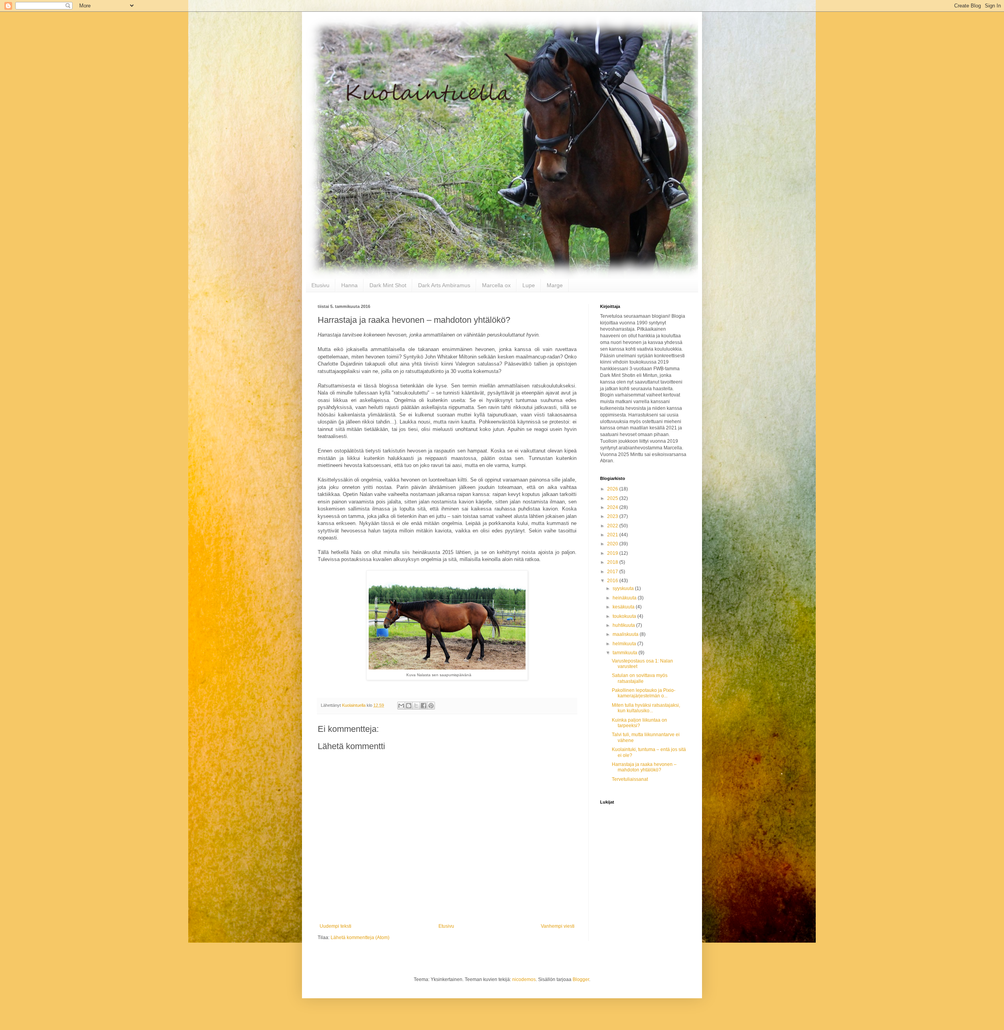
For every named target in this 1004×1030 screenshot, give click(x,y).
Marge (555, 285)
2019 (613, 553)
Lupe (528, 285)
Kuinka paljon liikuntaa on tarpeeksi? (639, 722)
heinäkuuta (625, 598)
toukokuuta (625, 616)
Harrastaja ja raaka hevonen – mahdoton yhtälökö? (644, 767)
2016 (613, 580)
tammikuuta (625, 652)
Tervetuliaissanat (630, 779)
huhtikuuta (624, 625)
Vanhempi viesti (558, 926)
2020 (613, 544)
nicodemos (524, 979)
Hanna (349, 285)
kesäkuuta (624, 607)
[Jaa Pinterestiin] (431, 706)
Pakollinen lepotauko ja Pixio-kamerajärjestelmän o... (643, 693)
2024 (613, 507)
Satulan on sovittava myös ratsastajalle (640, 678)
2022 (613, 526)
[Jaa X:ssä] (416, 706)
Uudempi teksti (335, 926)
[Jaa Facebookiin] (423, 706)
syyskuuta (624, 588)
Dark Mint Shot (387, 285)
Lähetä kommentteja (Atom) (360, 937)
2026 (613, 489)
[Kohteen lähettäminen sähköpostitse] (401, 706)
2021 (613, 535)
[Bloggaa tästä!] (409, 706)
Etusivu (320, 285)
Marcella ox (496, 285)
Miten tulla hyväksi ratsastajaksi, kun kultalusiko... (646, 707)
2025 (613, 498)
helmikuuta (625, 643)
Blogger (581, 979)
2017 (613, 571)
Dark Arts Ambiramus (444, 285)
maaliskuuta (626, 634)
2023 (613, 516)
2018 (613, 562)
